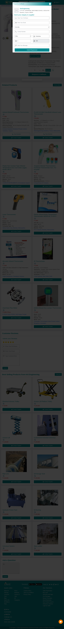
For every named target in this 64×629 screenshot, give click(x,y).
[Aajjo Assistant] (61, 622)
